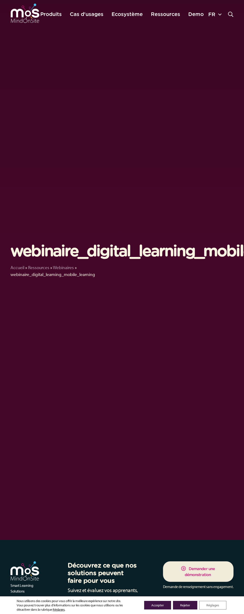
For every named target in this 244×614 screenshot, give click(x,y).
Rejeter (185, 605)
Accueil (17, 267)
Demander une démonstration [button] (200, 571)
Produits (51, 14)
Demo (196, 14)
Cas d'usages (86, 14)
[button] (215, 14)
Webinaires (63, 267)
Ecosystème (127, 14)
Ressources (38, 267)
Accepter (157, 605)
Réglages (59, 609)
